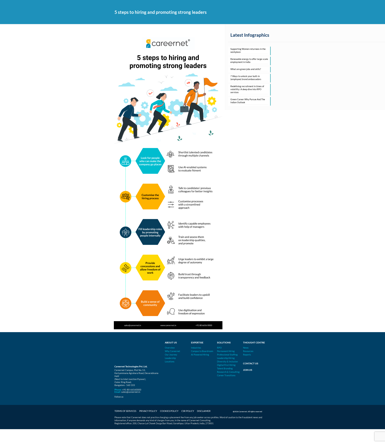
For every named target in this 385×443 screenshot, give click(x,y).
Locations (169, 361)
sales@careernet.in (130, 392)
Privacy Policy (148, 411)
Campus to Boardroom (202, 351)
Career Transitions (226, 375)
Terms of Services (125, 411)
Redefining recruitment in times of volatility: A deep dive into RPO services (247, 89)
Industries (196, 347)
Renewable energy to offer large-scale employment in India (249, 60)
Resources (248, 351)
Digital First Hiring (226, 365)
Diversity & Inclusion (227, 361)
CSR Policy (187, 411)
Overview (170, 347)
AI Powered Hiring (200, 354)
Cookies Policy (169, 411)
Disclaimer (204, 411)
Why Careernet (172, 351)
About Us (171, 342)
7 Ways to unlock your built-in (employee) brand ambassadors (245, 77)
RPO (219, 347)
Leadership (170, 358)
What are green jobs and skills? (245, 69)
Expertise (197, 342)
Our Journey (171, 354)
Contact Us (250, 363)
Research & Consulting (228, 371)
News (246, 347)
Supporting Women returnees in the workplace (248, 50)
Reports (247, 354)
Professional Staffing (227, 354)
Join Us (247, 369)
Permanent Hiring (226, 351)
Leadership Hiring (226, 358)
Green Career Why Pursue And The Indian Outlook (247, 101)
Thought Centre (254, 342)
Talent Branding (225, 368)
